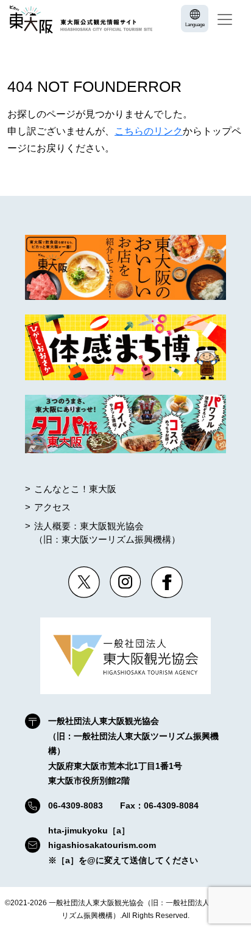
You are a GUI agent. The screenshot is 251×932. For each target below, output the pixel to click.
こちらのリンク (149, 131)
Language (195, 24)
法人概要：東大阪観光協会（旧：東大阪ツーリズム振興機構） (107, 533)
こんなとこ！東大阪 (75, 489)
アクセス (52, 507)
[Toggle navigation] (224, 19)
